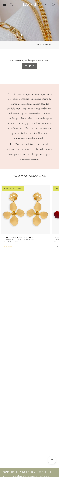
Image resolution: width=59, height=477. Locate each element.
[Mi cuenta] (46, 4)
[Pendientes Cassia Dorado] (25, 209)
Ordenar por (45, 45)
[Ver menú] (4, 4)
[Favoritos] (39, 4)
